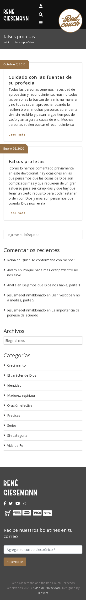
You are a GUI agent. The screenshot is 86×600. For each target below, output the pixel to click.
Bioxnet (43, 593)
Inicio (7, 42)
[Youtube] (18, 503)
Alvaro (12, 270)
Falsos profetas (27, 161)
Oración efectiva (19, 405)
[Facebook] (5, 503)
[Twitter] (11, 503)
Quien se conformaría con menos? (48, 260)
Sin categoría (17, 435)
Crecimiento (16, 365)
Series (11, 425)
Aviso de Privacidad (46, 588)
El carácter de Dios (21, 375)
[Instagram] (24, 503)
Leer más (17, 134)
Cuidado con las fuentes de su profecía (40, 79)
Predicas (13, 415)
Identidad (14, 385)
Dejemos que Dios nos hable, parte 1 (51, 285)
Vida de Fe (15, 445)
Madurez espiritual (21, 395)
